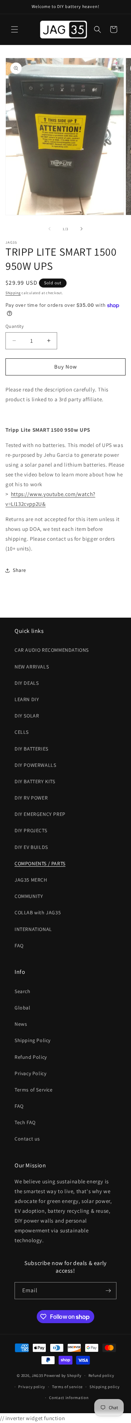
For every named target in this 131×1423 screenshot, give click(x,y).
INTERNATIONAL (33, 929)
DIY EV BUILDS (31, 847)
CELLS (22, 732)
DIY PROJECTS (31, 830)
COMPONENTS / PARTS (40, 863)
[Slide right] (82, 229)
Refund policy (101, 1375)
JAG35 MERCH (31, 880)
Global (23, 1007)
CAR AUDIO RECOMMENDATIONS (52, 650)
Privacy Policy (30, 1073)
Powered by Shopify (63, 1375)
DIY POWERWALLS (35, 765)
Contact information (68, 1397)
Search (23, 991)
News (21, 1024)
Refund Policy (31, 1057)
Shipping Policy (33, 1040)
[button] (15, 29)
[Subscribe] (108, 1290)
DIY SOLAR (27, 715)
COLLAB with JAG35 (38, 912)
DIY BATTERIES (31, 748)
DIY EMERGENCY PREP (40, 814)
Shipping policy (105, 1386)
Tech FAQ (25, 1122)
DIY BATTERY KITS (35, 781)
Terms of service (67, 1386)
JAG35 (37, 1375)
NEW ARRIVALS (32, 666)
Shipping (13, 292)
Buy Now (65, 366)
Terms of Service (34, 1089)
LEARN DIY (27, 699)
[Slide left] (49, 229)
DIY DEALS (27, 683)
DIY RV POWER (31, 797)
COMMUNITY (29, 896)
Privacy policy (31, 1386)
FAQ (19, 945)
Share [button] (19, 570)
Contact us (27, 1138)
